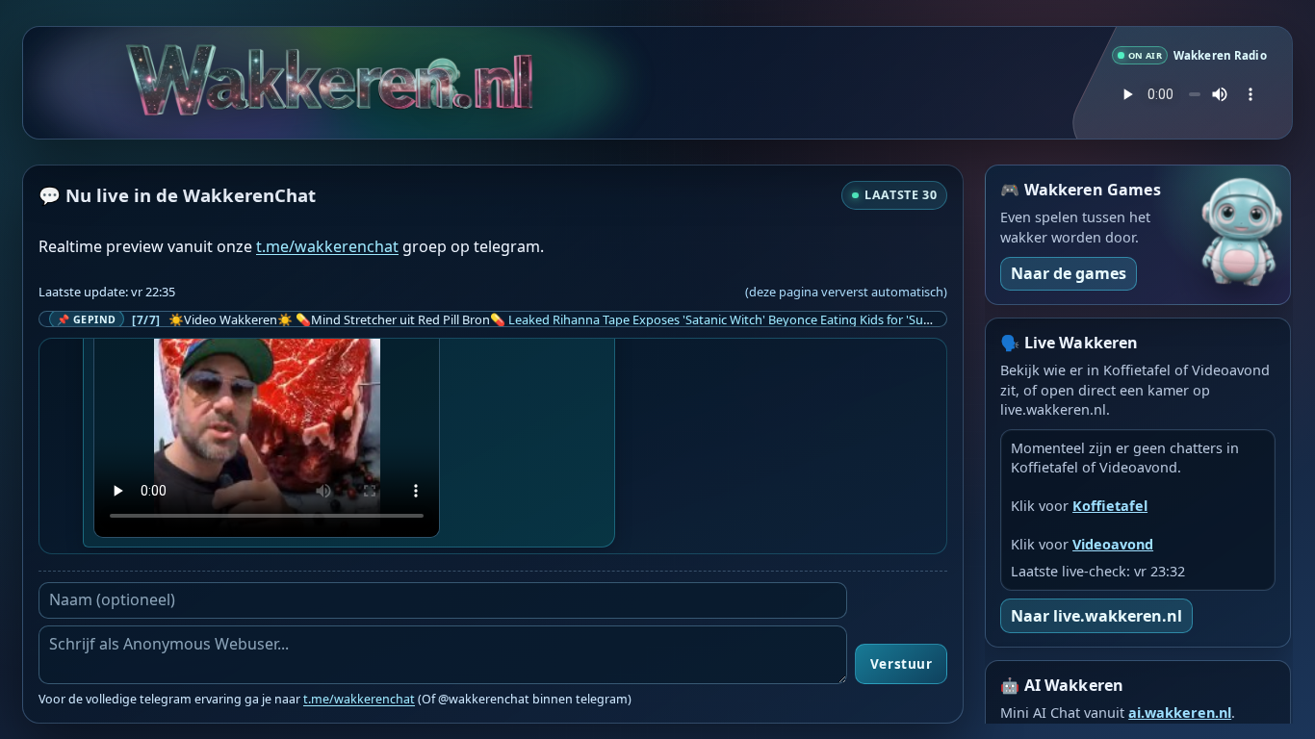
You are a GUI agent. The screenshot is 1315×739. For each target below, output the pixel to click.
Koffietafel (1109, 506)
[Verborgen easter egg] (440, 77)
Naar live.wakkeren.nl (1096, 615)
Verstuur (901, 664)
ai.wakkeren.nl (1179, 712)
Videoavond (1112, 544)
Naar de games (1068, 273)
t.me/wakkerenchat (327, 246)
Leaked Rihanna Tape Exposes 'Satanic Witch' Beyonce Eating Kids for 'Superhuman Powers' (770, 319)
